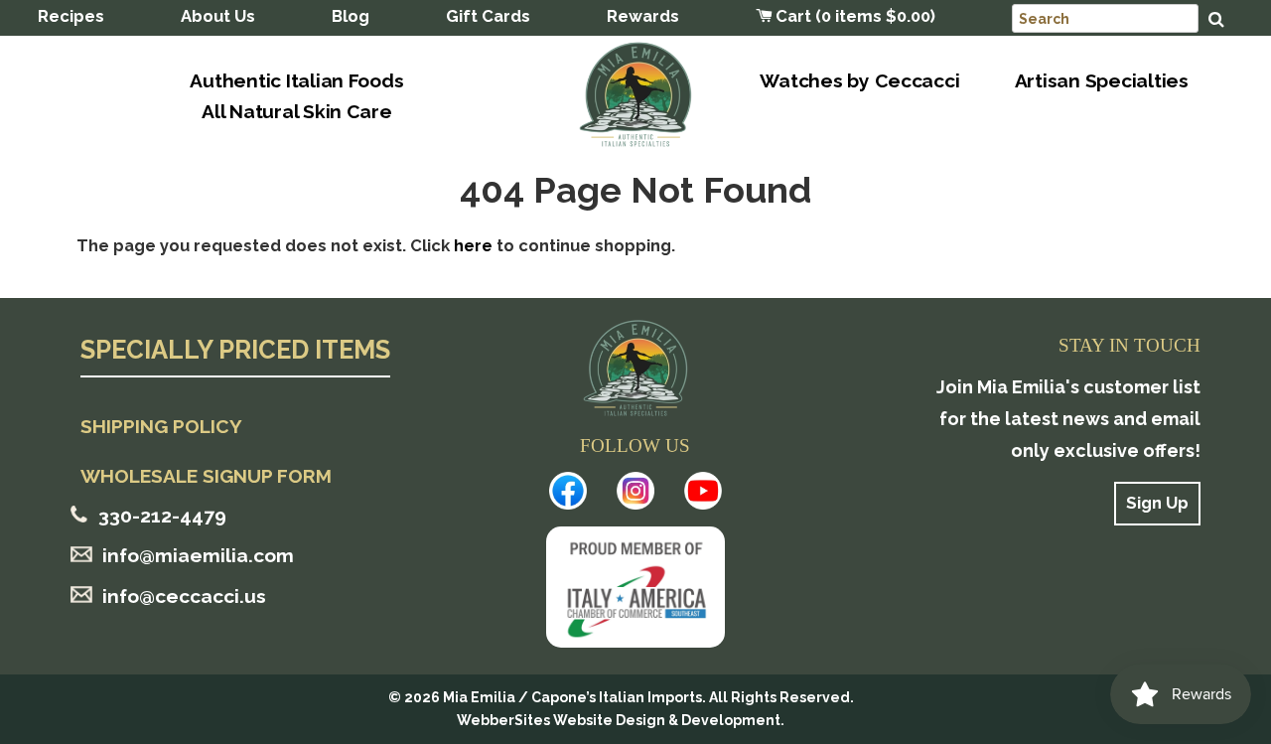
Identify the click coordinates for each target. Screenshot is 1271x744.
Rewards (643, 16)
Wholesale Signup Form (206, 476)
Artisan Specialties (1102, 80)
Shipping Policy (161, 426)
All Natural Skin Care (297, 111)
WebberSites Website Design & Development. (620, 720)
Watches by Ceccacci (859, 80)
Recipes (71, 16)
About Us (218, 16)
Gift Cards (488, 16)
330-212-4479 (162, 515)
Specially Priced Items (235, 351)
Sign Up (1157, 503)
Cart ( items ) (853, 16)
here (473, 245)
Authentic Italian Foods (296, 80)
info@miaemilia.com (198, 555)
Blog (350, 16)
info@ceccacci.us (184, 596)
